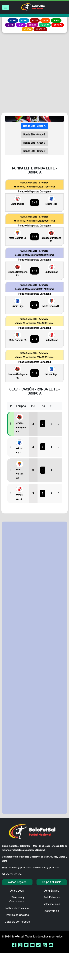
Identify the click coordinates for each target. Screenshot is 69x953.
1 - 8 (34, 236)
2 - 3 (34, 304)
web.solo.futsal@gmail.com (46, 867)
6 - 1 (34, 270)
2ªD (25, 20)
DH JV (46, 25)
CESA (29, 29)
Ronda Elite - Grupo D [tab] (34, 151)
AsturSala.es (51, 890)
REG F (33, 25)
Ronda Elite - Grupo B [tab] (34, 134)
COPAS (59, 25)
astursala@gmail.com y (20, 867)
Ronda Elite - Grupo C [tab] (34, 142)
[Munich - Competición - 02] (34, 118)
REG (57, 20)
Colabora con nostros (17, 921)
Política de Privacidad (17, 908)
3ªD (46, 20)
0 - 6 (34, 202)
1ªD (14, 20)
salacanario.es (51, 904)
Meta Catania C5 (17, 238)
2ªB (36, 20)
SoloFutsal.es (52, 897)
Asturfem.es (52, 911)
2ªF (22, 25)
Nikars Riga (51, 203)
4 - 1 (34, 372)
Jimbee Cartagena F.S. (51, 240)
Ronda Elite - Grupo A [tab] (34, 126)
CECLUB (42, 29)
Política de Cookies (17, 915)
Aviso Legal (17, 890)
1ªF (11, 25)
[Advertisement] (34, 69)
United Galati (17, 203)
